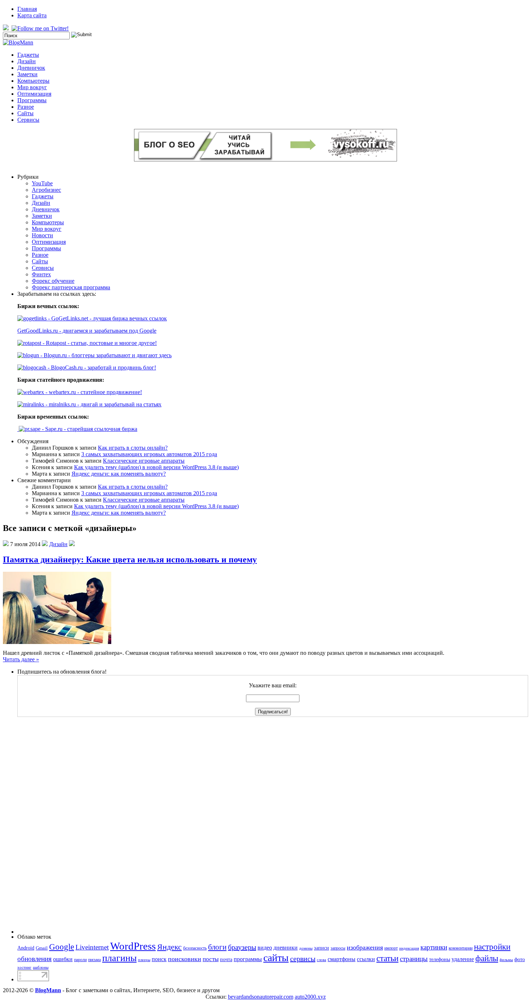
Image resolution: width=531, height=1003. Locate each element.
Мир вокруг (32, 87)
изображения (365, 947)
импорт (391, 948)
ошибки (63, 959)
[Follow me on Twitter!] (41, 28)
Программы (32, 100)
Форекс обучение (53, 281)
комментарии (460, 948)
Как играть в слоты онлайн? (133, 448)
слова (321, 960)
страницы (414, 959)
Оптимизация (34, 94)
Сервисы (28, 120)
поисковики (184, 959)
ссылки (366, 959)
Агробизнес (46, 190)
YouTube (42, 183)
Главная (27, 9)
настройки (492, 946)
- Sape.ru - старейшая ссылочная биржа (88, 429)
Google (61, 946)
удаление (463, 959)
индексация (409, 948)
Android (25, 948)
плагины (119, 958)
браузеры (242, 947)
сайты (276, 957)
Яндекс (169, 946)
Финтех (41, 274)
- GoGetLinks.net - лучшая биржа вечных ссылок (107, 318)
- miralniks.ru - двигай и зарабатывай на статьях (102, 404)
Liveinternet (92, 947)
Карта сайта (32, 15)
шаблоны (40, 967)
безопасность (195, 948)
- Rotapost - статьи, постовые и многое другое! (99, 343)
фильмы (506, 960)
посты (211, 959)
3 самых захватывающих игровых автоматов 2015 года (149, 454)
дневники (285, 947)
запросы (338, 948)
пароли (80, 959)
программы (248, 959)
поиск (159, 959)
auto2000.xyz (310, 997)
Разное (25, 107)
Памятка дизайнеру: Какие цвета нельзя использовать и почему (130, 559)
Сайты (25, 113)
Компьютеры (33, 81)
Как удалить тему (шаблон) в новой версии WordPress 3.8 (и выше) (156, 467)
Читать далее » (21, 659)
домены (305, 948)
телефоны (439, 959)
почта (226, 959)
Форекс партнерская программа (71, 287)
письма (94, 959)
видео (265, 947)
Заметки (27, 74)
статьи (387, 958)
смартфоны (341, 959)
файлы (486, 958)
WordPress (133, 946)
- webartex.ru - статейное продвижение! (93, 392)
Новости (42, 235)
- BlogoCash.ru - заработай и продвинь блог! (101, 367)
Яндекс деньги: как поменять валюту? (119, 474)
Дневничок (31, 68)
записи (321, 948)
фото (519, 959)
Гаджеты (28, 55)
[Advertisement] (46, 825)
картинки (433, 947)
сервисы (302, 959)
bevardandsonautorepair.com (260, 997)
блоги (217, 947)
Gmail (42, 948)
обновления (34, 959)
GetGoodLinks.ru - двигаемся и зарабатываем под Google (86, 331)
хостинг (24, 967)
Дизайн (26, 61)
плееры (144, 960)
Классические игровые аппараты (144, 461)
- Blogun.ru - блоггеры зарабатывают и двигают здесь (105, 355)
